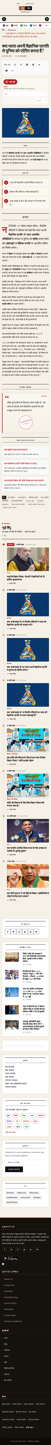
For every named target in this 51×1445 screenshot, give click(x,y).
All (9, 844)
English (30, 4)
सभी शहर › (30, 1427)
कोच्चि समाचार (19, 1427)
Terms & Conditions (13, 1321)
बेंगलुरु (24, 1115)
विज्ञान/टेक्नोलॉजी (12, 754)
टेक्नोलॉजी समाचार (12, 1197)
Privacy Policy (10, 1303)
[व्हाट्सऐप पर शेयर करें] (15, 64)
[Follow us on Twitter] (13, 931)
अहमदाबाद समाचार (8, 1419)
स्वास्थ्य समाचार (10, 1087)
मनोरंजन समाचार (11, 1080)
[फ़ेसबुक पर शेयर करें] (27, 64)
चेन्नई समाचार (40, 1404)
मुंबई (8, 1115)
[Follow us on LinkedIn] (30, 931)
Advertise (8, 1291)
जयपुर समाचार (21, 1419)
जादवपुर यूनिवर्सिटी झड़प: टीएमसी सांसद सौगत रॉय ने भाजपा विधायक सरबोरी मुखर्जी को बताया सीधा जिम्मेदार (33, 1025)
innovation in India (18, 504)
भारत (8, 573)
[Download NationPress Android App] (11, 1258)
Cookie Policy (10, 1315)
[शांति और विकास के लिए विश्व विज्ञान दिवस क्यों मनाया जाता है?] (28, 785)
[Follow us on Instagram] (19, 931)
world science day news (36, 504)
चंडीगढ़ (18, 1127)
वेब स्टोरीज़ (8, 1380)
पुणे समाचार (32, 1411)
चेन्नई (32, 1115)
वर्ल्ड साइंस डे (22, 497)
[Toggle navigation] (4, 19)
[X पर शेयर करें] (21, 64)
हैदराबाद (9, 1121)
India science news (9, 507)
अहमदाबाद (26, 1121)
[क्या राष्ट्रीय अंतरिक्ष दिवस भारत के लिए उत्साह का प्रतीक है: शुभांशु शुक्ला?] (28, 831)
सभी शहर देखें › (10, 1132)
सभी (47, 25)
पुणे (17, 1121)
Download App (11, 1297)
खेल (5, 1362)
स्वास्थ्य (6, 1374)
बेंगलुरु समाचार (29, 1404)
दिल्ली (15, 1115)
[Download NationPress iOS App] (16, 1264)
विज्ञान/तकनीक (9, 1368)
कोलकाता (41, 1115)
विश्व (5, 1344)
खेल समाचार (9, 1076)
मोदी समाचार (10, 1193)
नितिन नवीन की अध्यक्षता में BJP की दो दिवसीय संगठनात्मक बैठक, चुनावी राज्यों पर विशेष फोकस (34, 957)
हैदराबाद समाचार (21, 1411)
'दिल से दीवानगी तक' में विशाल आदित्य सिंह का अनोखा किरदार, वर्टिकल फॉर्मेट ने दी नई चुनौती (34, 1009)
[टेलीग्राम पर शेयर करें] (39, 64)
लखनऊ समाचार (33, 1419)
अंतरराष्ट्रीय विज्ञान (17, 501)
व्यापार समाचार (10, 1073)
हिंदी (18, 4)
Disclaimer (9, 1309)
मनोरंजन (7, 1350)
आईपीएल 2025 (21, 1193)
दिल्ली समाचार (17, 1404)
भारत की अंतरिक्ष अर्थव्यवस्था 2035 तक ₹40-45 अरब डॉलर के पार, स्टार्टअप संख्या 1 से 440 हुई (33, 992)
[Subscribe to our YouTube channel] (24, 931)
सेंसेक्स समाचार (34, 1193)
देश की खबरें (9, 1066)
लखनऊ (9, 1127)
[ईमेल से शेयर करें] (6, 70)
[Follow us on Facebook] (7, 931)
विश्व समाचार (9, 1070)
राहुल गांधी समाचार (12, 1202)
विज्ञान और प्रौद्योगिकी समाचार (16, 1083)
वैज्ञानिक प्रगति (33, 497)
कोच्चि (26, 1127)
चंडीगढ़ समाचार (7, 1427)
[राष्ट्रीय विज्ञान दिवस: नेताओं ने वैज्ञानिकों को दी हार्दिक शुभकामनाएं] (28, 559)
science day (30, 501)
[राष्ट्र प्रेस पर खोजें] (47, 19)
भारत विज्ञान (11, 497)
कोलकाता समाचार (8, 1411)
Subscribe (14, 1169)
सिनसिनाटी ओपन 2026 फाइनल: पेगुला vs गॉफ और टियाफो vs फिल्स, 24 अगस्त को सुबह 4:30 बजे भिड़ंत (33, 975)
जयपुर (35, 1121)
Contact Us (9, 1285)
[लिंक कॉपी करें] (12, 70)
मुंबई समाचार (6, 1404)
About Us (8, 1279)
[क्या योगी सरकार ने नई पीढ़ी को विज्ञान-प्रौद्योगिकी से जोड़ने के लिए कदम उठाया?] (28, 876)
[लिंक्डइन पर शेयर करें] (33, 64)
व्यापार (6, 1356)
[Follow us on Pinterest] (36, 931)
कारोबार (9, 618)
